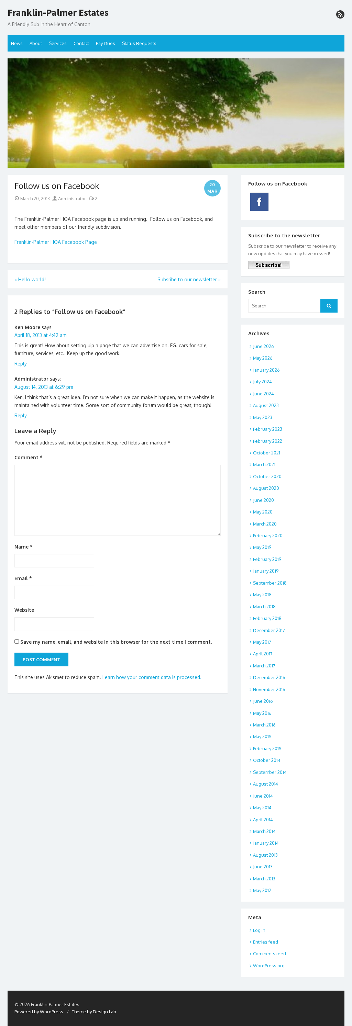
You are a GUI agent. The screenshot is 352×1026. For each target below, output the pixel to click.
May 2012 (262, 890)
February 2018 (267, 618)
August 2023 (266, 405)
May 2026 (263, 358)
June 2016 (263, 701)
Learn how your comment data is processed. (151, 677)
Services (58, 43)
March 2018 (264, 606)
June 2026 (263, 346)
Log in (259, 930)
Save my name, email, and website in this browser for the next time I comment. (116, 642)
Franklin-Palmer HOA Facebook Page (55, 242)
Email (23, 578)
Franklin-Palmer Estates (58, 13)
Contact (81, 43)
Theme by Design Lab (94, 1011)
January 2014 (266, 843)
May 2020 (263, 512)
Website (24, 610)
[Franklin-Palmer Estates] (176, 113)
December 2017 (269, 630)
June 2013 (263, 866)
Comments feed (269, 953)
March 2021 (264, 464)
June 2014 (263, 796)
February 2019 (267, 559)
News (17, 43)
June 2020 (263, 500)
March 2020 (265, 524)
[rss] (340, 14)
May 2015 (262, 736)
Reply (20, 364)
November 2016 (269, 689)
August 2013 (265, 855)
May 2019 (262, 547)
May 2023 (262, 417)
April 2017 (263, 653)
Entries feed (265, 942)
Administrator (71, 198)
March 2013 (264, 878)
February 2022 (267, 441)
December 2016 (269, 677)
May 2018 (262, 594)
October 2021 (266, 452)
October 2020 (267, 476)
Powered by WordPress (38, 1011)
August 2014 (265, 784)
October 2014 (266, 760)
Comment (28, 457)
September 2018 (270, 583)
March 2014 (264, 831)
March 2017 (264, 665)
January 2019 (265, 571)
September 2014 (270, 772)
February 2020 (268, 535)
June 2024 (263, 393)
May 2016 (262, 713)
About (36, 43)
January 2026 (266, 370)
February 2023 (267, 429)
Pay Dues (105, 43)
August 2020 (266, 488)
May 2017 (262, 642)
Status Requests (139, 43)
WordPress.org (269, 965)
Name (23, 547)
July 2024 (262, 381)
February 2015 (267, 748)
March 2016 (264, 725)
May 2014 (262, 807)
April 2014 (263, 819)
